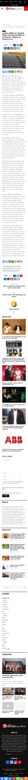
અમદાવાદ (4, 600)
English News (20, 2)
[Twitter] (6, 71)
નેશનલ (3, 624)
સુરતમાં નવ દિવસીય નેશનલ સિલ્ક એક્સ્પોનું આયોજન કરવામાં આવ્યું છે (14, 287)
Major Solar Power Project (9, 268)
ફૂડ (3, 626)
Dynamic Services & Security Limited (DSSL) (12, 266)
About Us (1, 2)
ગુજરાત (3, 613)
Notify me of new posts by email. (11, 493)
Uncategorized (6, 598)
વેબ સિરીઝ (4, 642)
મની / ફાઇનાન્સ (5, 633)
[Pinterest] (12, 71)
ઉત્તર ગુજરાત (5, 602)
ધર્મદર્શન (4, 622)
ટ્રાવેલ (3, 617)
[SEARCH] (24, 587)
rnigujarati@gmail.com (16, 754)
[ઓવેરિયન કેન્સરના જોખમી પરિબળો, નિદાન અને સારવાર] (5, 567)
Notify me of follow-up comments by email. (13, 488)
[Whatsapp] (15, 71)
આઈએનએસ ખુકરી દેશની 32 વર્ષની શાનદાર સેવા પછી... (12, 676)
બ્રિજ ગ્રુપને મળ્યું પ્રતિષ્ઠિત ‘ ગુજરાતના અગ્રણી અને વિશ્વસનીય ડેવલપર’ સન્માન (12, 384)
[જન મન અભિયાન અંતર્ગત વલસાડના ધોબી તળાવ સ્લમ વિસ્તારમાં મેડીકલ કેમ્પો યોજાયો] (8, 691)
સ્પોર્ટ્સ (3, 646)
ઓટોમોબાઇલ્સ (5, 609)
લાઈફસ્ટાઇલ (5, 637)
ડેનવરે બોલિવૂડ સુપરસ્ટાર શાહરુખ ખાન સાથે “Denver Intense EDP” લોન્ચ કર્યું (13, 405)
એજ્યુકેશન (4, 604)
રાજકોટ (4, 635)
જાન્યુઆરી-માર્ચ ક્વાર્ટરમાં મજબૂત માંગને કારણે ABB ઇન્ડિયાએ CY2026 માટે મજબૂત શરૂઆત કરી (12, 450)
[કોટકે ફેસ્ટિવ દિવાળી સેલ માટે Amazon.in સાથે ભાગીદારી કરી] (20, 706)
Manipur (18, 268)
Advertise (6, 1)
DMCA (15, 1)
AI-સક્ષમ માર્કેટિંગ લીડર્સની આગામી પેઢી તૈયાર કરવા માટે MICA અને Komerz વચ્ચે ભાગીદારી (14, 337)
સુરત (3, 644)
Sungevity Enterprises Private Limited (11, 270)
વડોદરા (3, 640)
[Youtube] (19, 762)
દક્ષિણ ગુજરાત (5, 620)
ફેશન (3, 628)
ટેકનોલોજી (4, 615)
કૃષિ (3, 611)
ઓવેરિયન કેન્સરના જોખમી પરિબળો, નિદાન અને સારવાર (17, 566)
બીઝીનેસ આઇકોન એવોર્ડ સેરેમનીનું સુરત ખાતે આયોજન (14, 296)
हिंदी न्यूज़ (24, 2)
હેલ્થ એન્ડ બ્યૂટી (5, 648)
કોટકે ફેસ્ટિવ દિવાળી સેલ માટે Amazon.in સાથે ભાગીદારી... (19, 712)
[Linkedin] (9, 71)
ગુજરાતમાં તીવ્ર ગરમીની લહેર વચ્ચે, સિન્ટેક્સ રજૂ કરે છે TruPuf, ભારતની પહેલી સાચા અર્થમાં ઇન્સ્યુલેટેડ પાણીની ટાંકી (13, 427)
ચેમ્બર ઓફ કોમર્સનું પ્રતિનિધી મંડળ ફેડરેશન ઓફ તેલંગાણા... (20, 698)
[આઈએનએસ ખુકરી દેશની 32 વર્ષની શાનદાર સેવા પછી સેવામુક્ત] (14, 666)
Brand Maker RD (20, 770)
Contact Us (11, 2)
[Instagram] (18, 71)
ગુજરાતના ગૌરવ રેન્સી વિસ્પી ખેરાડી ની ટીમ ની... (7, 711)
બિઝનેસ (4, 31)
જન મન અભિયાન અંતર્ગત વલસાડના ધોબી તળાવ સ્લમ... (7, 698)
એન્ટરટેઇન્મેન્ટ (5, 606)
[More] (21, 71)
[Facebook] (3, 71)
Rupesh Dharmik (6, 41)
